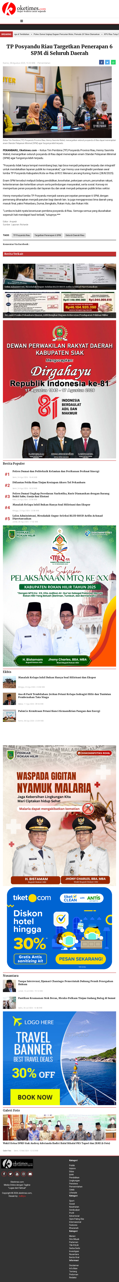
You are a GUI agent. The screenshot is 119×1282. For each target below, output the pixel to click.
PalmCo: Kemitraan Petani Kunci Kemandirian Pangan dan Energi (59, 711)
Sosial (72, 1204)
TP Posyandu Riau (21, 235)
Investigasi (74, 1251)
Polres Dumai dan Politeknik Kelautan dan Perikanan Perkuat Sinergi (55, 471)
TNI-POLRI (74, 1245)
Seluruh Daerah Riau (75, 235)
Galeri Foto (7, 1151)
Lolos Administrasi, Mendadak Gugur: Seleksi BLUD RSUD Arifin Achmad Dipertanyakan (51, 286)
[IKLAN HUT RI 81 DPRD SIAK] (59, 389)
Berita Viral (74, 1257)
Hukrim (72, 1168)
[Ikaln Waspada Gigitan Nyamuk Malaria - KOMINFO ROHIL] (59, 815)
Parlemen (73, 1242)
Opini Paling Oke (76, 1219)
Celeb (71, 1190)
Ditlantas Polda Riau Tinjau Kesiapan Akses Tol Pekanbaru (48, 482)
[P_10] (59, 928)
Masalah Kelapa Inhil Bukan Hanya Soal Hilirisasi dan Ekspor (51, 504)
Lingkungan (74, 1180)
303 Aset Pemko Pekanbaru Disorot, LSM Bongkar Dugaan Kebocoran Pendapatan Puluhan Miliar (56, 315)
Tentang (73, 1271)
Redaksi (72, 1277)
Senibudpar (74, 1210)
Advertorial (74, 1216)
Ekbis (71, 1171)
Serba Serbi (74, 1248)
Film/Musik (74, 1239)
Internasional (75, 1222)
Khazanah (74, 1228)
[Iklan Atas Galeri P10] (59, 1058)
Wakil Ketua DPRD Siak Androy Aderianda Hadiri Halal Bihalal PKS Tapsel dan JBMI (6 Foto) (56, 1143)
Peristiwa (73, 1183)
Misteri (72, 1236)
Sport (71, 1201)
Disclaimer (74, 1265)
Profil (71, 1213)
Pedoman (73, 1274)
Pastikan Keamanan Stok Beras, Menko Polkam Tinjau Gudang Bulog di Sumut (66, 998)
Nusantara (74, 1254)
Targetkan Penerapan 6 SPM (48, 235)
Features (73, 1225)
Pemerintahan (44, 63)
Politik (72, 1165)
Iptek (71, 1174)
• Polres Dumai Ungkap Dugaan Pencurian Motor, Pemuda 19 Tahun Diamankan (49, 34)
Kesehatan (74, 1207)
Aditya (22, 1196)
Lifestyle (73, 1193)
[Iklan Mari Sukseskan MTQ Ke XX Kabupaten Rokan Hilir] (59, 596)
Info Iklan (73, 1268)
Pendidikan (74, 1177)
